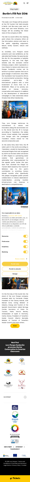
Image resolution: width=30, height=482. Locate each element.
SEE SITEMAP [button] (7, 397)
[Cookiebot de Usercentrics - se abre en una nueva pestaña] (21, 207)
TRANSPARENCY (15, 449)
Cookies (24, 465)
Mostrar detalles (20, 258)
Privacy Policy (16, 465)
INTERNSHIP (19, 447)
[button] (27, 3)
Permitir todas (15, 264)
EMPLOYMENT (8, 447)
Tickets (16, 478)
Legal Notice (7, 465)
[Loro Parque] (15, 431)
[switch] (25, 241)
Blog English (14, 9)
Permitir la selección (15, 269)
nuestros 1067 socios (15, 215)
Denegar (15, 274)
